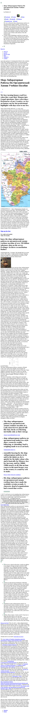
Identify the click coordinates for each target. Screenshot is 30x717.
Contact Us (12, 449)
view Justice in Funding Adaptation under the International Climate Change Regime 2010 (13, 640)
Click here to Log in (18, 636)
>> (2, 92)
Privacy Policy (7, 474)
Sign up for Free (5, 623)
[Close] (2, 560)
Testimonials (7, 449)
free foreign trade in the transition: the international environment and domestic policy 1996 (15, 687)
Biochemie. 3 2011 (17, 676)
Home (5, 711)
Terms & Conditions (16, 474)
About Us (6, 57)
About (5, 435)
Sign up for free (5, 231)
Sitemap (6, 710)
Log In (5, 53)
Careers (5, 58)
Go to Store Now (5, 504)
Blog (5, 55)
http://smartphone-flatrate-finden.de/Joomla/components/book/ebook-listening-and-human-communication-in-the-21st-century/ (14, 683)
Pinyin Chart (7, 54)
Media (12, 435)
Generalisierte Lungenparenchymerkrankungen (8, 662)
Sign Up (3, 49)
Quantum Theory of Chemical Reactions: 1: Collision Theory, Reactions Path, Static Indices (14, 665)
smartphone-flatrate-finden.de (9, 644)
